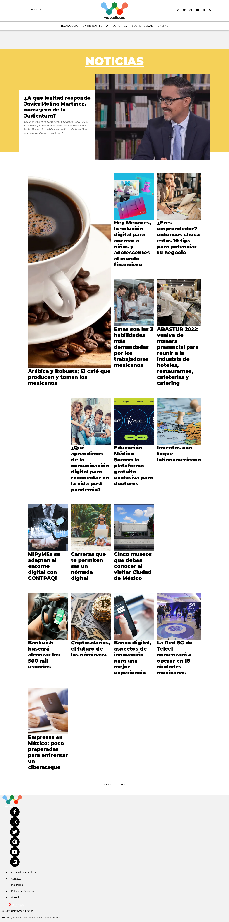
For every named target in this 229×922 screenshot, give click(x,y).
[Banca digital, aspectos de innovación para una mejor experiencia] (134, 616)
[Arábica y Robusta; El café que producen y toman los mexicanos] (69, 270)
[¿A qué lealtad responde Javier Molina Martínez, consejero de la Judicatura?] (152, 117)
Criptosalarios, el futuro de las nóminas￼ (90, 649)
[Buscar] (211, 10)
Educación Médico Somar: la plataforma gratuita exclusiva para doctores (133, 466)
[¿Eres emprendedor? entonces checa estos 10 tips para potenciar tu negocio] (179, 196)
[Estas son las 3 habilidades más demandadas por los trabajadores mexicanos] (134, 302)
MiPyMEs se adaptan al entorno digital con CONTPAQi (44, 566)
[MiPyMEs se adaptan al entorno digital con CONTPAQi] (48, 527)
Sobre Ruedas (142, 25)
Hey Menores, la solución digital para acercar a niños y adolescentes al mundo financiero (132, 244)
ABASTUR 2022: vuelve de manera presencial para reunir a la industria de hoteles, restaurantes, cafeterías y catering (178, 356)
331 (121, 784)
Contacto (16, 878)
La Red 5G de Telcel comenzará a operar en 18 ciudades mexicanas (174, 658)
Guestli (15, 897)
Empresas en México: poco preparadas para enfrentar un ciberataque (48, 752)
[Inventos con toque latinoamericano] (179, 421)
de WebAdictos (52, 917)
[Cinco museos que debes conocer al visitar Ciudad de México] (134, 527)
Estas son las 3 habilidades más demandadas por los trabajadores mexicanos (133, 347)
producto (38, 917)
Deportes (120, 25)
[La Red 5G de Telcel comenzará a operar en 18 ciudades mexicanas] (179, 616)
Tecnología (69, 25)
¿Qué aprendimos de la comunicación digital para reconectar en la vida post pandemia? (90, 469)
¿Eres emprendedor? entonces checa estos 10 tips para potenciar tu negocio (178, 238)
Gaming (163, 25)
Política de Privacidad (23, 891)
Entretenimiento (95, 25)
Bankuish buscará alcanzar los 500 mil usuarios (44, 655)
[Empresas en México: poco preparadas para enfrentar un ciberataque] (48, 711)
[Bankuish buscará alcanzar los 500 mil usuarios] (48, 616)
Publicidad (17, 885)
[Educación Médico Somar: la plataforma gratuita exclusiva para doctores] (134, 421)
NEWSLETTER (38, 10)
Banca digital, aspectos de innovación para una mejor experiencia (132, 658)
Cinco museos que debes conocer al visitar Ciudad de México (133, 566)
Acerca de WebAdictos (23, 872)
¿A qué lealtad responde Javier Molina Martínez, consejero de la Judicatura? (57, 107)
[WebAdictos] (114, 10)
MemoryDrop (20, 917)
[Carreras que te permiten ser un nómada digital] (91, 527)
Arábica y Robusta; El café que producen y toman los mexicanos (69, 377)
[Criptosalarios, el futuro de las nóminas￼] (91, 616)
